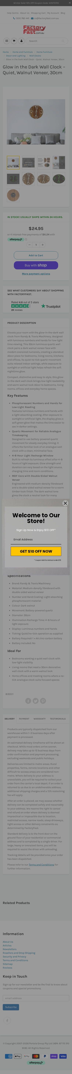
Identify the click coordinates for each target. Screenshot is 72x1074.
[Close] (65, 503)
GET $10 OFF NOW (36, 551)
